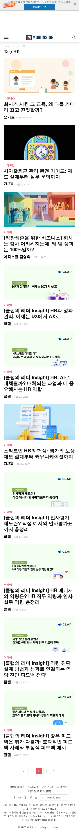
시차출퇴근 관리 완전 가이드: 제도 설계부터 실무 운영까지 (38, 173)
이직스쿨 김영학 (17, 256)
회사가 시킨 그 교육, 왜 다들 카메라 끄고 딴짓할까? (39, 106)
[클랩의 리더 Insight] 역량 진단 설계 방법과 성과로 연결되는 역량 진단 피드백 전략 (37, 668)
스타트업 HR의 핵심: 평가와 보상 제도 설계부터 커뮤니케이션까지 (39, 453)
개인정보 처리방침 (39, 791)
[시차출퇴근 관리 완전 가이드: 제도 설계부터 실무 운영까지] (39, 142)
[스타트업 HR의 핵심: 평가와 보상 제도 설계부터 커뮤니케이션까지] (39, 422)
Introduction (16, 786)
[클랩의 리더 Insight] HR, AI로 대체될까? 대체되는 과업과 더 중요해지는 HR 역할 (39, 383)
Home (7, 46)
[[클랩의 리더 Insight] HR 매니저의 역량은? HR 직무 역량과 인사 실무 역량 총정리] (39, 561)
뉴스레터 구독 (39, 6)
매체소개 (33, 786)
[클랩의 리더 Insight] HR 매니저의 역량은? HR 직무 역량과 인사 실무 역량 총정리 (38, 596)
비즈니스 (9, 98)
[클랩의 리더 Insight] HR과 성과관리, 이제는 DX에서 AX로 (38, 313)
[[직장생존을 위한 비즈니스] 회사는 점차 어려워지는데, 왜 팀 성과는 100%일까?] (39, 209)
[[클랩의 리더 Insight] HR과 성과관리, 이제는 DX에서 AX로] (39, 282)
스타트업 (9, 165)
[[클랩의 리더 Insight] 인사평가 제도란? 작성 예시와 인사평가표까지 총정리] (39, 489)
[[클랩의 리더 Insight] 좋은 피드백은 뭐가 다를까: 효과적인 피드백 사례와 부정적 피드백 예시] (39, 707)
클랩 (7, 323)
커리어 (8, 232)
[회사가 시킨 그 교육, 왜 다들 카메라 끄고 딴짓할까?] (39, 75)
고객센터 (62, 786)
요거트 (9, 116)
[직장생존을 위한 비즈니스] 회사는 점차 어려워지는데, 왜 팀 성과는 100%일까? (38, 243)
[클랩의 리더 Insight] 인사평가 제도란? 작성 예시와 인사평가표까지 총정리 (38, 523)
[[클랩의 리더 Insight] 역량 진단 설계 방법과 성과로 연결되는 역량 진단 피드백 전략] (39, 634)
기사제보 (47, 786)
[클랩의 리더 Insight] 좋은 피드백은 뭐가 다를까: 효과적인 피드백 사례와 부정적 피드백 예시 (38, 741)
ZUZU (8, 183)
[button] (39, 5)
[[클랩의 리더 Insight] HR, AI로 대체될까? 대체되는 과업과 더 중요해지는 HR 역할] (39, 348)
